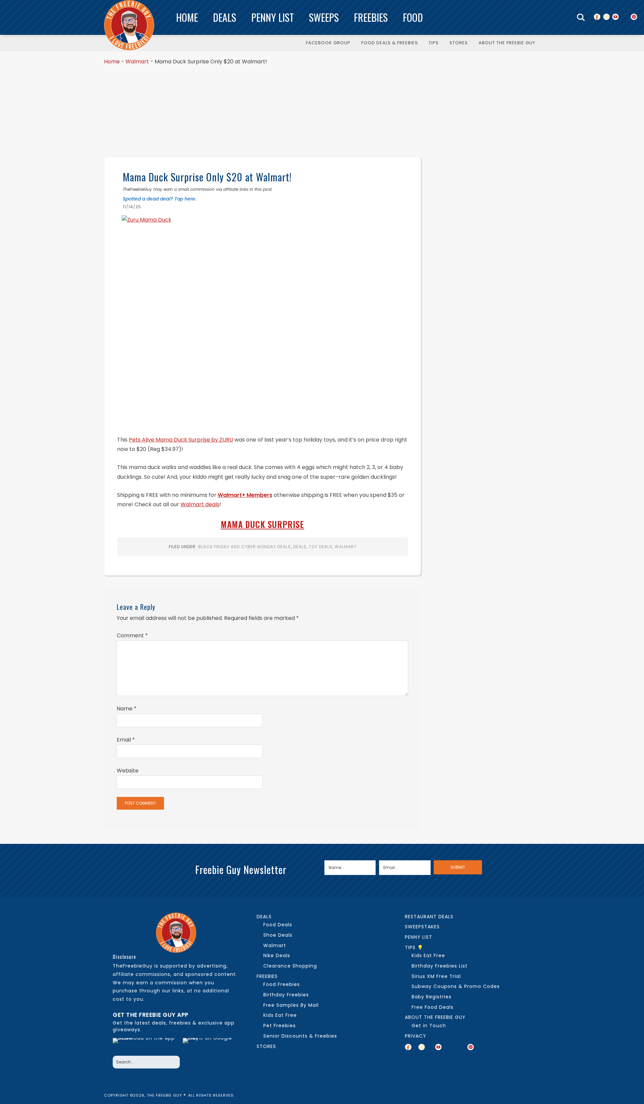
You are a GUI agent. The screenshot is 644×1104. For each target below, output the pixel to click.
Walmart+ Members (245, 495)
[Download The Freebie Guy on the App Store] (146, 1045)
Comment (132, 635)
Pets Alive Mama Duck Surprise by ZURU (181, 440)
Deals (224, 17)
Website (128, 770)
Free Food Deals (432, 1007)
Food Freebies (281, 984)
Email (126, 740)
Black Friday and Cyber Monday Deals (244, 546)
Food (413, 17)
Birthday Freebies (286, 994)
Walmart (137, 61)
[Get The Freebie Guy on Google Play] (209, 1045)
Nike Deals (276, 955)
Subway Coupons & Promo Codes (456, 986)
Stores (266, 1046)
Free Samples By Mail (291, 1005)
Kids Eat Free (280, 1015)
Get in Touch (429, 1025)
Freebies (371, 17)
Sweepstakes (422, 926)
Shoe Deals (277, 935)
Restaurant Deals (429, 916)
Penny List (272, 17)
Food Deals (277, 924)
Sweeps (324, 17)
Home (187, 17)
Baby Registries (431, 996)
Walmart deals (199, 504)
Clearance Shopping (290, 966)
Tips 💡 (414, 947)
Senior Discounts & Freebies (300, 1036)
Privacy (415, 1036)
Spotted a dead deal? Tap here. (159, 198)
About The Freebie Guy (435, 1017)
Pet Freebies (279, 1025)
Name (127, 708)
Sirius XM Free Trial (436, 976)
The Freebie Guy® (129, 25)
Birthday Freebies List (440, 966)
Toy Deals (320, 546)
